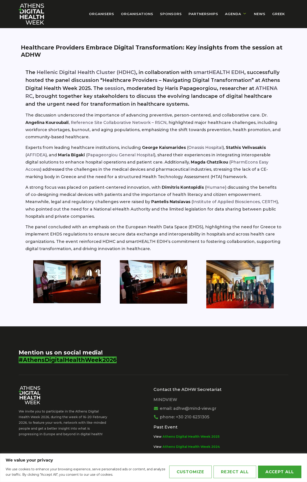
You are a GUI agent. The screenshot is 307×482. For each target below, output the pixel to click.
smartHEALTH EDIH (219, 72)
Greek (278, 14)
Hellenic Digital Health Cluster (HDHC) (86, 72)
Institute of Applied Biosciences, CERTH (234, 201)
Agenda (233, 14)
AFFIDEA (36, 154)
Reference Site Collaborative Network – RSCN (119, 122)
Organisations (137, 14)
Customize (190, 471)
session (114, 88)
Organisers (101, 14)
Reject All (235, 471)
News (259, 14)
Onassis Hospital (205, 147)
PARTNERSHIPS (203, 14)
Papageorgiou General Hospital (120, 154)
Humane (215, 187)
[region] (153, 467)
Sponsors (171, 14)
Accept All (279, 471)
